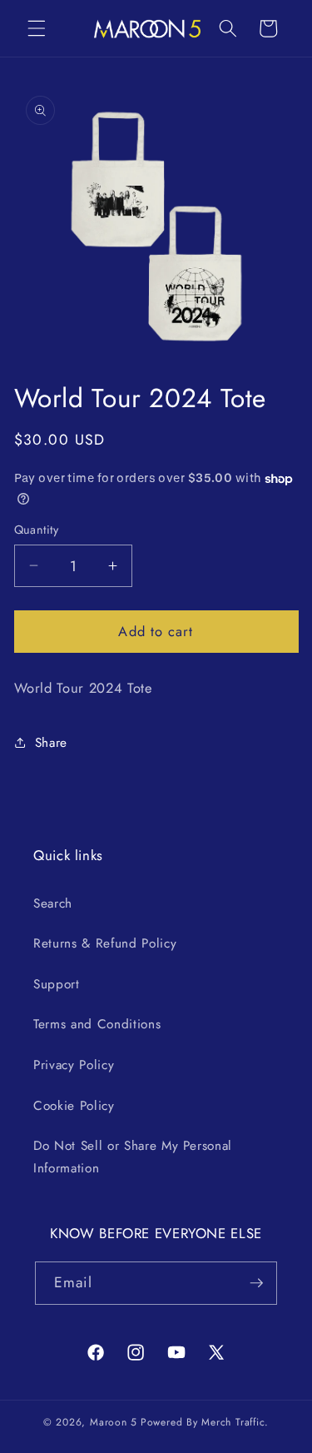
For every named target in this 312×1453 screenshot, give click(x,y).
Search (52, 903)
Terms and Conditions (97, 1024)
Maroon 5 (113, 1422)
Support (56, 984)
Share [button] (51, 743)
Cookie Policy (74, 1106)
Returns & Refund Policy (104, 943)
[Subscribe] (256, 1283)
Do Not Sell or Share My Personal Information (132, 1157)
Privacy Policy (73, 1065)
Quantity (36, 529)
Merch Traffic (233, 1422)
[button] (37, 28)
